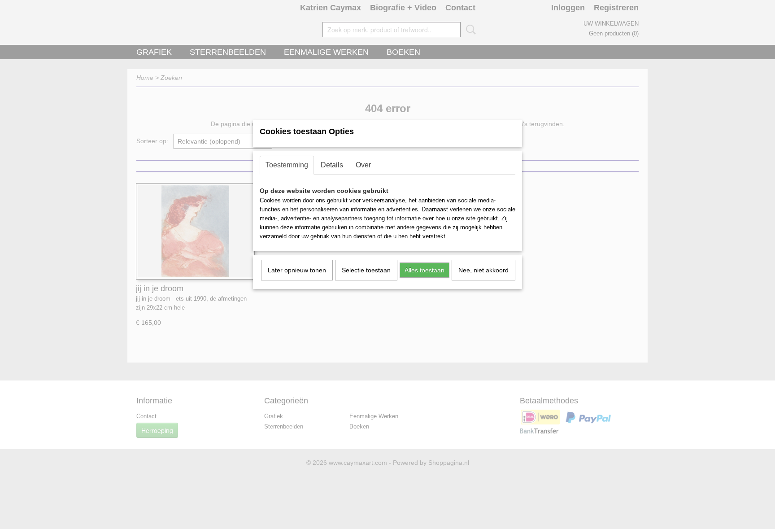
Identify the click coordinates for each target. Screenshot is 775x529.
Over (363, 165)
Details (332, 165)
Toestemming (287, 165)
